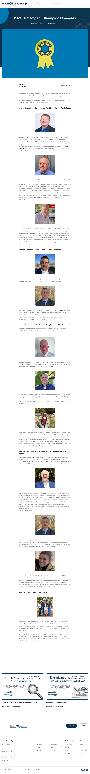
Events (81, 744)
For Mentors (38, 750)
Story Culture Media (34, 770)
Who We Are (54, 744)
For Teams (38, 747)
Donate (83, 725)
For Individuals (39, 744)
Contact (74, 4)
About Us (71, 725)
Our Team (53, 750)
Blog (81, 747)
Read (83, 750)
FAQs (81, 753)
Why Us (52, 747)
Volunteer (67, 747)
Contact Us (67, 753)
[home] (14, 4)
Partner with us (68, 744)
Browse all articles (80, 671)
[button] (40, 4)
